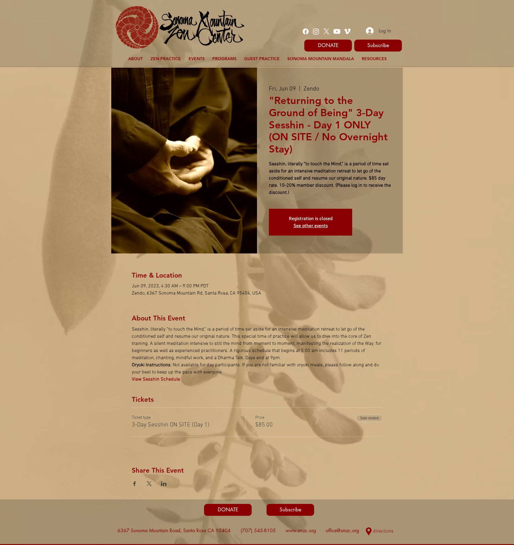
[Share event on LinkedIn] (164, 483)
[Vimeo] (347, 31)
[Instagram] (316, 31)
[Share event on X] (149, 483)
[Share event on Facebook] (134, 483)
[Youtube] (337, 31)
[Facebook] (306, 31)
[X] (326, 31)
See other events (311, 226)
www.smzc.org (301, 530)
